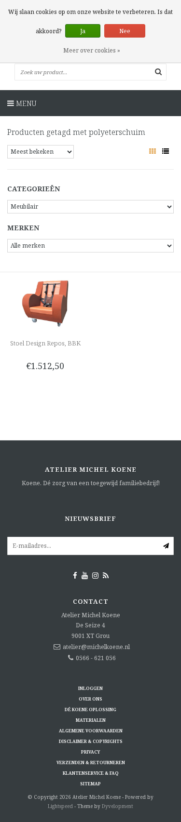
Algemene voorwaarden (91, 731)
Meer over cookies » (91, 50)
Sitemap (90, 784)
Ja (82, 31)
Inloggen (90, 688)
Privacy (90, 752)
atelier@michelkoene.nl (96, 647)
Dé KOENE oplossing (90, 709)
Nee (124, 31)
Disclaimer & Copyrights (91, 741)
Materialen (91, 720)
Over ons (90, 699)
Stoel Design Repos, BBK (45, 343)
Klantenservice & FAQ (91, 773)
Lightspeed (60, 806)
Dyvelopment (117, 806)
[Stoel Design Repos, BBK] (45, 303)
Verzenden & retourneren (90, 762)
